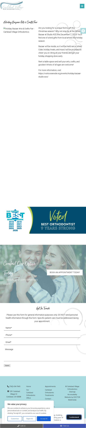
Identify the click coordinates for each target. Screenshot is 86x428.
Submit (7, 365)
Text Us (66, 426)
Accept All (43, 419)
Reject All (29, 419)
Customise (15, 419)
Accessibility (72, 395)
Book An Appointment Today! (65, 272)
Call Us (23, 426)
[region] (29, 412)
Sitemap (72, 392)
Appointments (50, 386)
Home (28, 386)
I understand (74, 417)
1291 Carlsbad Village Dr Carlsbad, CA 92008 (13, 394)
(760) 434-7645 (14, 386)
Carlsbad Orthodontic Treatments (49, 392)
